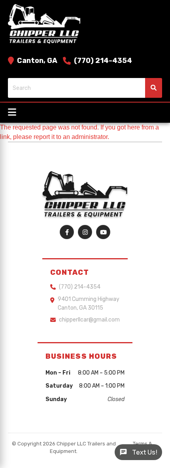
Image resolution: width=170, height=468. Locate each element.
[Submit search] (153, 88)
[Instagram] (85, 232)
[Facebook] (67, 232)
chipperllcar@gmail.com (89, 319)
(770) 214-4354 (103, 60)
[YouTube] (103, 232)
